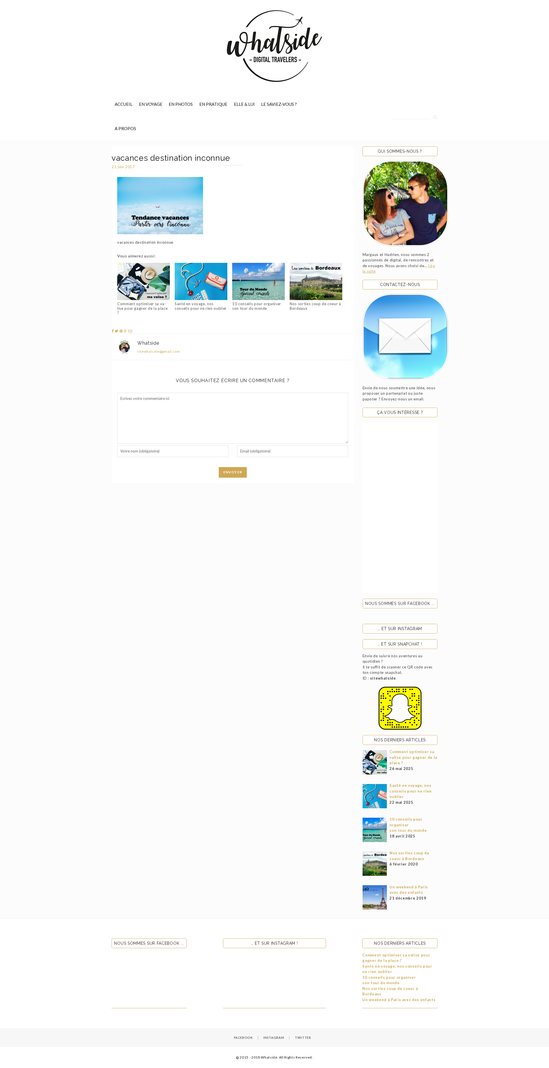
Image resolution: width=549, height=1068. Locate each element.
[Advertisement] (400, 507)
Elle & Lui (244, 104)
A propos (125, 128)
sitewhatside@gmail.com (158, 351)
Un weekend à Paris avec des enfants (398, 999)
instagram (273, 1037)
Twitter (303, 1037)
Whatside (148, 343)
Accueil (123, 104)
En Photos (181, 104)
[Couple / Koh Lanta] (405, 203)
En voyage (150, 104)
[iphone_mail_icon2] (405, 337)
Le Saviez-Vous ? (279, 104)
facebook (243, 1037)
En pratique (213, 104)
